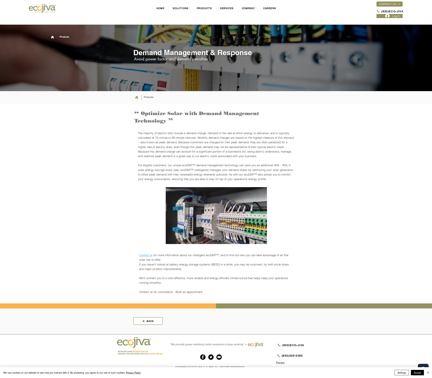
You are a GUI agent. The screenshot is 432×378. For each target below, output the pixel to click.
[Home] (52, 37)
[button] (248, 8)
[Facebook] (203, 357)
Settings (401, 372)
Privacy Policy (133, 372)
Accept (417, 372)
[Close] (428, 372)
